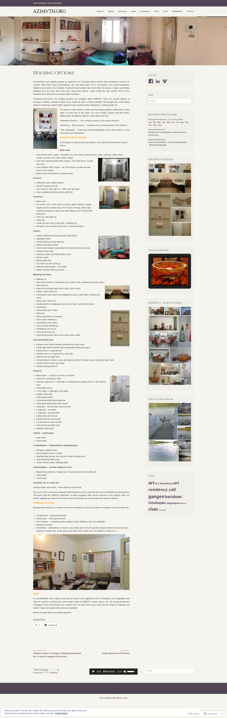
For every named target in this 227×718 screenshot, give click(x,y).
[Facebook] (151, 81)
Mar (159, 122)
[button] (151, 168)
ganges (156, 496)
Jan (150, 122)
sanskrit (162, 510)
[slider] (109, 671)
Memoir (183, 503)
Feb (154, 122)
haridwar (173, 496)
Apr (163, 122)
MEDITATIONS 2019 (157, 145)
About (111, 11)
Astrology (145, 11)
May (168, 122)
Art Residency (164, 483)
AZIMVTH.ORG (49, 11)
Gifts (156, 11)
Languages (172, 503)
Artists (100, 11)
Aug (181, 122)
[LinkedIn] (158, 81)
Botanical (152, 132)
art (151, 482)
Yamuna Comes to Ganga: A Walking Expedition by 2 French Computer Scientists (57, 654)
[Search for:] (169, 101)
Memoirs (168, 132)
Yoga (165, 11)
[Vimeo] (165, 81)
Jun (173, 122)
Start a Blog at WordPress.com (113, 698)
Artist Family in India (177, 142)
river (153, 509)
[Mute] (124, 671)
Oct (150, 125)
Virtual (190, 11)
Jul (177, 122)
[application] (113, 671)
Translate (53, 673)
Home (133, 11)
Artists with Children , (158, 142)
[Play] (93, 671)
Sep (186, 122)
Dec (160, 125)
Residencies (177, 11)
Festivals (122, 11)
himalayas (156, 503)
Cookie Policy (61, 713)
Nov (155, 125)
